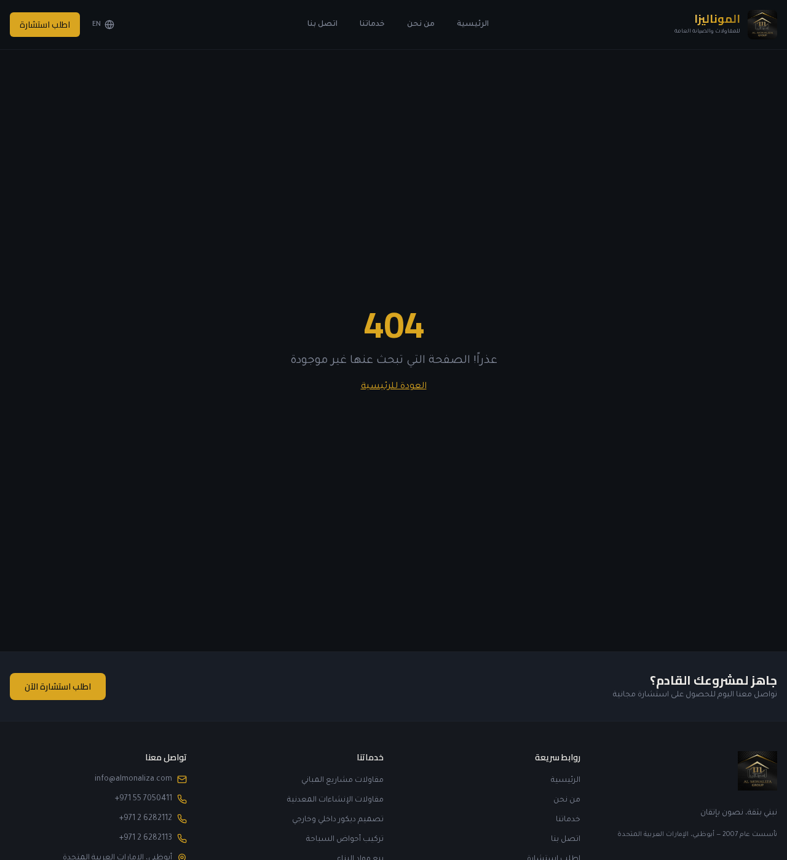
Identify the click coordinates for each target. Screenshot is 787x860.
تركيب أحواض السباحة (345, 839)
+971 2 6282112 (145, 818)
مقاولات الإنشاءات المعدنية (335, 800)
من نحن (421, 24)
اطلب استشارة (45, 25)
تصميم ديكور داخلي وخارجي (338, 820)
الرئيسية (473, 24)
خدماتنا (372, 24)
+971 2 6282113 (145, 838)
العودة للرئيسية (394, 387)
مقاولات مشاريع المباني (342, 780)
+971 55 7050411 (143, 799)
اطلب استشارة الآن (58, 687)
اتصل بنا (322, 24)
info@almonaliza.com (133, 779)
